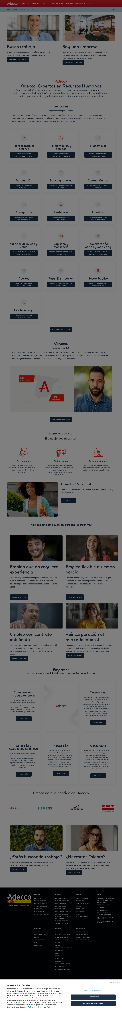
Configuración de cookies (93, 991)
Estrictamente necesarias (93, 1003)
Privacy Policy (46, 1007)
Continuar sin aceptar (115, 982)
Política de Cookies (34, 1007)
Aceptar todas (93, 997)
